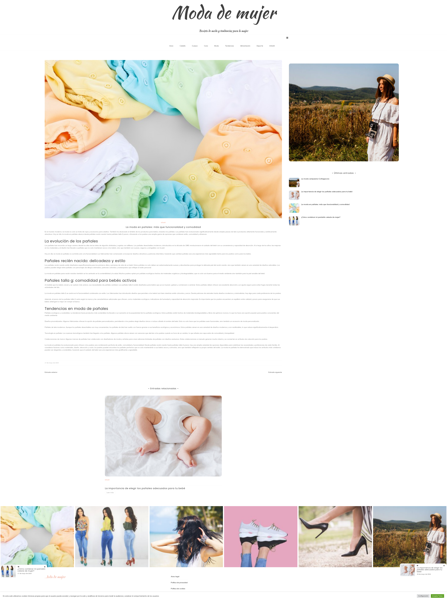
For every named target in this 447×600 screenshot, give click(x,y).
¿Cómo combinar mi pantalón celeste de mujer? (320, 217)
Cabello (183, 46)
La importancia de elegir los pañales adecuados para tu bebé (145, 488)
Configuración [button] (423, 596)
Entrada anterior (51, 372)
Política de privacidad (179, 583)
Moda (216, 46)
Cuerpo (195, 46)
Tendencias (229, 46)
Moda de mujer (223, 12)
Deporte (260, 46)
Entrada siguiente (275, 372)
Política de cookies (178, 589)
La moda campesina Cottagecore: (315, 179)
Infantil (272, 46)
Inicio (171, 46)
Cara (206, 46)
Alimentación (245, 46)
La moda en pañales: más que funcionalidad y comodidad (325, 204)
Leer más (110, 492)
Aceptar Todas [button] (437, 596)
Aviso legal (175, 576)
